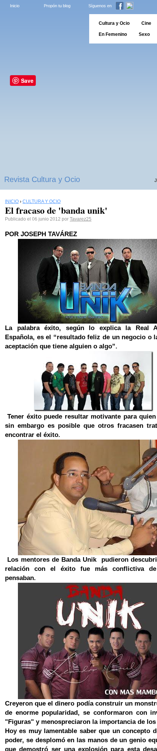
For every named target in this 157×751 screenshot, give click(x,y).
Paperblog (42, 29)
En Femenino (113, 34)
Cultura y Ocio (114, 23)
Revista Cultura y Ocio (42, 179)
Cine (146, 23)
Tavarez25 (80, 219)
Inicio (14, 5)
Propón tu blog (57, 5)
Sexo (144, 34)
